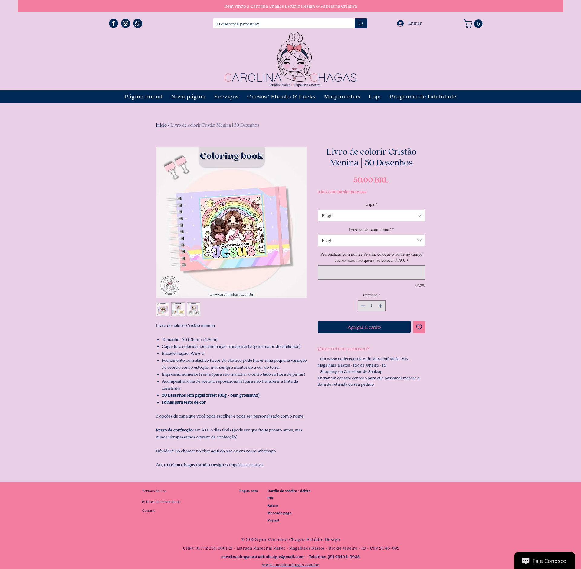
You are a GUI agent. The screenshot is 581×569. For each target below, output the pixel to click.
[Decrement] (362, 306)
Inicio (161, 124)
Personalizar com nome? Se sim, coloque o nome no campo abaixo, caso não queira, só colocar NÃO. (371, 257)
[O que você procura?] (361, 23)
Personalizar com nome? (371, 229)
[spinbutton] (371, 306)
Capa (371, 204)
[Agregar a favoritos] (419, 327)
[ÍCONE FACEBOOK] (113, 23)
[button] (474, 23)
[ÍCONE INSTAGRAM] (125, 23)
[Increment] (381, 306)
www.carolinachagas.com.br (290, 565)
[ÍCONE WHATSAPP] (137, 23)
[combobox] (371, 215)
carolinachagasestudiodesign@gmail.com (262, 557)
